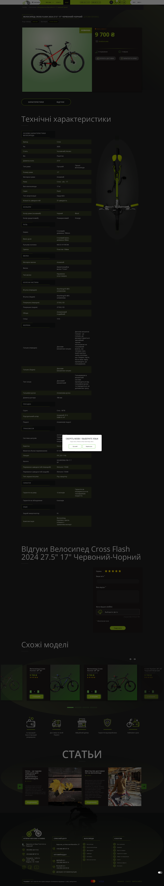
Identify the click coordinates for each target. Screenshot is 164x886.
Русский (75, 446)
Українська (89, 446)
